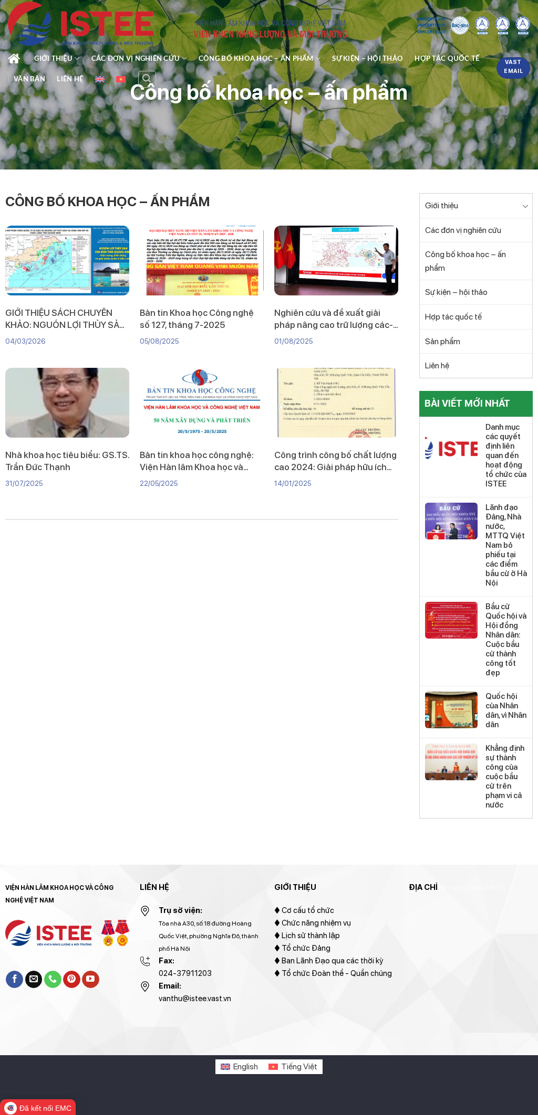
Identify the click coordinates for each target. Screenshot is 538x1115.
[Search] (147, 79)
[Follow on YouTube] (90, 980)
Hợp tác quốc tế (447, 59)
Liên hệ (70, 79)
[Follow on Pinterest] (71, 980)
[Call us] (52, 980)
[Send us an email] (34, 980)
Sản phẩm (442, 341)
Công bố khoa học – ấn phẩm (256, 59)
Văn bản (29, 79)
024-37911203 (185, 973)
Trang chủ (15, 58)
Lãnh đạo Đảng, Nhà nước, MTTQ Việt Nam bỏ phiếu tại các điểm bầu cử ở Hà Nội (506, 545)
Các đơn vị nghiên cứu (135, 59)
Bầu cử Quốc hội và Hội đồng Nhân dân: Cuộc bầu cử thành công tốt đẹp (505, 639)
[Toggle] (526, 205)
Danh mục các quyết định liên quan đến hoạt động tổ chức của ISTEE (505, 455)
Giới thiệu (53, 59)
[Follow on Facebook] (14, 980)
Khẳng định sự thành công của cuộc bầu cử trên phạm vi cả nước (504, 777)
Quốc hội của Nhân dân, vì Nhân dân (505, 710)
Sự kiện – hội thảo (367, 59)
